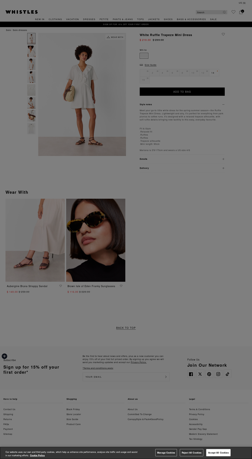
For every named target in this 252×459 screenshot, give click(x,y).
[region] (126, 453)
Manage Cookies (166, 452)
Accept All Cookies (218, 452)
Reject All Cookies (191, 452)
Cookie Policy (37, 455)
